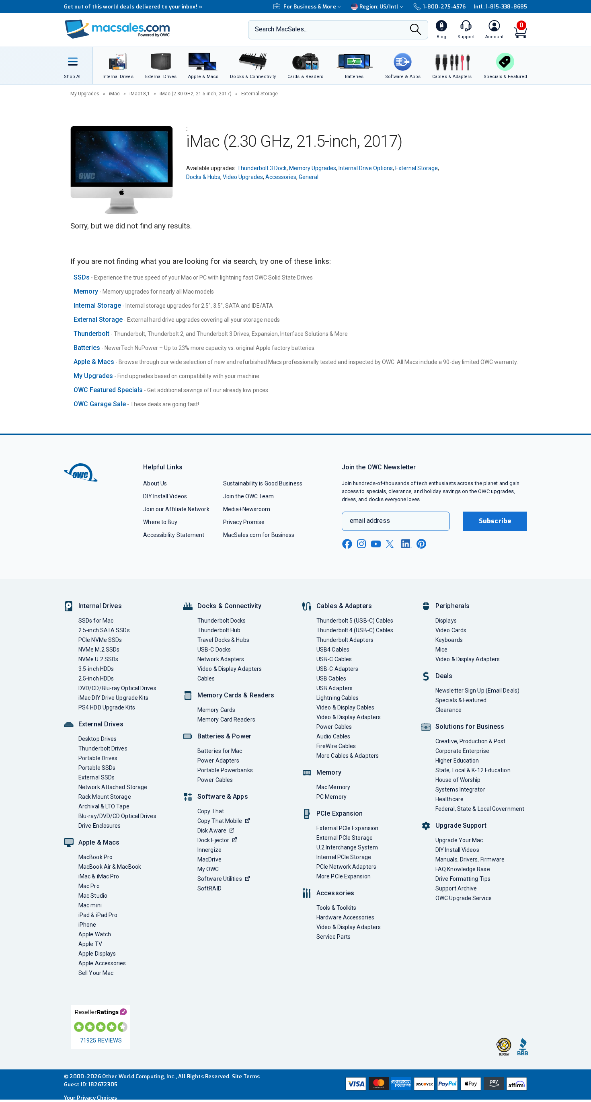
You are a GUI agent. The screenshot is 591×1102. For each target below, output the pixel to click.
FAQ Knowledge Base (462, 869)
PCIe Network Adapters (346, 867)
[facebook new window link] (347, 544)
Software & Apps (222, 796)
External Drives (100, 724)
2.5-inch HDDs (96, 678)
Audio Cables (333, 736)
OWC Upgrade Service (463, 898)
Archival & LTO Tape (103, 806)
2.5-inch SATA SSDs (104, 630)
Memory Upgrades (312, 168)
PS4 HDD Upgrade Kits (106, 707)
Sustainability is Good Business (262, 483)
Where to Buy (160, 522)
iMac (114, 94)
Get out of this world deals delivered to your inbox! (133, 6)
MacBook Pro (95, 857)
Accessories (280, 177)
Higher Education (457, 760)
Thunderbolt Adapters (344, 640)
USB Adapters (334, 688)
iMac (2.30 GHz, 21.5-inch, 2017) (196, 94)
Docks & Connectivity (229, 606)
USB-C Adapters (337, 669)
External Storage (416, 168)
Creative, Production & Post (470, 741)
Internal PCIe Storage (343, 857)
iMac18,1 (139, 94)
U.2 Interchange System (347, 847)
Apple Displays (97, 953)
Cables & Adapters (344, 606)
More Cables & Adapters (347, 755)
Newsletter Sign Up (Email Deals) (477, 690)
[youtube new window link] (376, 544)
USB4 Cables (332, 649)
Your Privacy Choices (90, 1097)
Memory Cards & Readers (235, 695)
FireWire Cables (336, 746)
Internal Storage (97, 305)
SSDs (82, 277)
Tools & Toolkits (336, 908)
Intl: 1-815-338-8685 (500, 6)
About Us (155, 483)
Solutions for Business (469, 726)
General (308, 177)
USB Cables (331, 678)
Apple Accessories (102, 963)
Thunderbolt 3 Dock (262, 168)
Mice (441, 649)
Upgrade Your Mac (459, 840)
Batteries (87, 348)
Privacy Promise (244, 522)
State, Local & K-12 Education (473, 770)
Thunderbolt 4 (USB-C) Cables (355, 630)
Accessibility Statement (173, 535)
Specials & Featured (460, 700)
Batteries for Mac (219, 751)
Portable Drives (97, 758)
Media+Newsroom (246, 509)
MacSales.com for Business (258, 535)
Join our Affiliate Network (176, 509)
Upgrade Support (460, 825)
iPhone (87, 924)
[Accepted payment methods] (435, 1084)
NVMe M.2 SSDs (98, 649)
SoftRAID (209, 888)
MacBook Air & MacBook (109, 867)
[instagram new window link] (361, 543)
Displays (446, 620)
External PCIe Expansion (347, 828)
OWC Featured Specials (108, 390)
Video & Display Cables (345, 707)
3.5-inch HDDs (96, 669)
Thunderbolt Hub (218, 630)
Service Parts (333, 936)
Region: (378, 6)
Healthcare (449, 799)
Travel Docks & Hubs (223, 640)
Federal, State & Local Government (479, 809)
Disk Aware (211, 830)
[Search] (416, 30)
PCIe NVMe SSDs (100, 640)
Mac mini (90, 905)
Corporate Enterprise (462, 751)
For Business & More (309, 6)
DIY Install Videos (165, 496)
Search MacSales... (281, 29)
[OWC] (117, 30)
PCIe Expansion (339, 813)
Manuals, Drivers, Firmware (470, 859)
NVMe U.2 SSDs (98, 659)
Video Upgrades (243, 177)
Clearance (448, 710)
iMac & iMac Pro (98, 876)
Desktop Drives (97, 739)
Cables (206, 678)
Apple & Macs (94, 362)
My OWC (208, 869)
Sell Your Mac (95, 973)
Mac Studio (92, 895)
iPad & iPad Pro (97, 915)
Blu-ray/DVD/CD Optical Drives (117, 816)
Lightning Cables (337, 698)
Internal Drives (100, 606)
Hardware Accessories (345, 917)
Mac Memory (333, 787)
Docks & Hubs (203, 177)
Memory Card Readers (226, 719)
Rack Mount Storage (104, 797)
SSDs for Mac (95, 620)
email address (370, 520)
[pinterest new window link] (421, 544)
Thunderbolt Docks (221, 620)
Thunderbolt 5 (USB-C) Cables (355, 620)
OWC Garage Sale (100, 404)
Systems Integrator (460, 789)
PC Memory (331, 797)
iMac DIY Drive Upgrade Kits (113, 698)
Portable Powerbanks (225, 770)
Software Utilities (219, 879)
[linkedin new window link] (406, 543)
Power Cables (215, 780)
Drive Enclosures (99, 825)
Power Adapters (218, 760)
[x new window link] (391, 544)
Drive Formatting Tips (462, 879)
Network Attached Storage (112, 787)
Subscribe (495, 521)
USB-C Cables (334, 659)
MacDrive (209, 859)
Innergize (209, 850)
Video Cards (450, 630)
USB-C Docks (214, 649)
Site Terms (246, 1076)
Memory (86, 291)
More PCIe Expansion (343, 876)
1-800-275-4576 (444, 6)
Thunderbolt (91, 333)
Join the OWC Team (248, 496)
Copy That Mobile (219, 821)
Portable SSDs (96, 768)
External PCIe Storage (344, 838)
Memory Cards (216, 710)
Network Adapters (220, 659)
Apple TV (90, 944)
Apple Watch (94, 934)
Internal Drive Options (366, 168)
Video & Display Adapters (229, 669)
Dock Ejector (213, 840)
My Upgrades (84, 94)
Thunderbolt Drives (102, 748)
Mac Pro (89, 886)
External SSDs (96, 777)
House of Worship (457, 780)
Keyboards (449, 640)
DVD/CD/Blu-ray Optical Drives (117, 688)
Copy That (210, 811)
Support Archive (456, 888)
